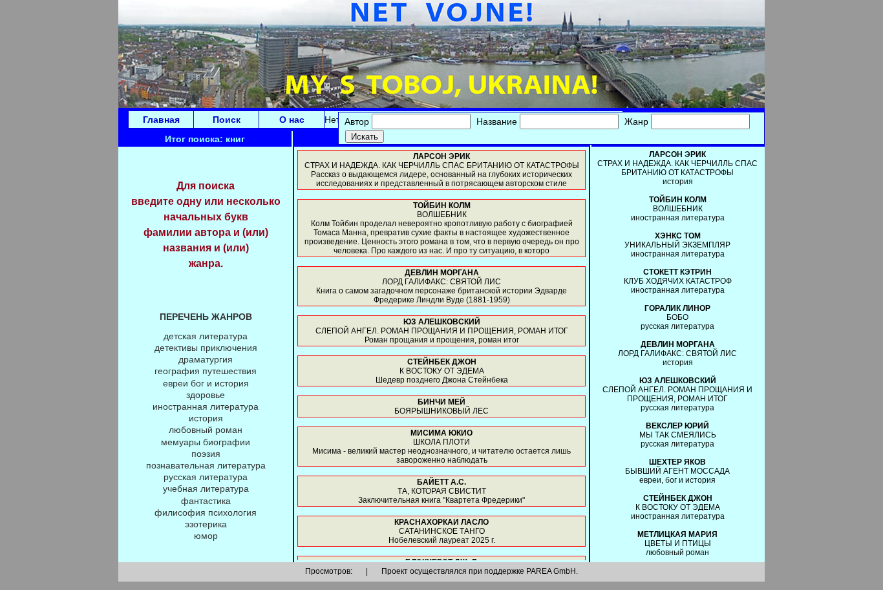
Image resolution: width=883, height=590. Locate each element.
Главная (161, 119)
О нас (291, 119)
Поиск (226, 119)
